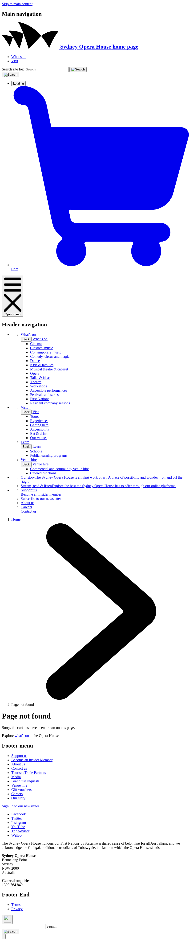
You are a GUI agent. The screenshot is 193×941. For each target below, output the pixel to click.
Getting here (39, 425)
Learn (25, 442)
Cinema (36, 344)
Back (26, 339)
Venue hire (29, 460)
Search (51, 926)
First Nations (39, 399)
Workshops (38, 386)
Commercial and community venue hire (59, 469)
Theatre (35, 382)
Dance (35, 361)
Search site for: (13, 69)
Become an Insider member (41, 494)
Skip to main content (17, 4)
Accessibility (39, 429)
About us (27, 503)
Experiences (39, 421)
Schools (36, 451)
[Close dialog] (7, 919)
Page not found (22, 705)
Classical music (41, 348)
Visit (14, 61)
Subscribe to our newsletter (41, 499)
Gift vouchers (21, 790)
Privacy (17, 909)
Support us (29, 490)
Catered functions (43, 473)
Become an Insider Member (31, 760)
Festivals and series (44, 395)
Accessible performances (48, 390)
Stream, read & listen (98, 486)
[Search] (78, 69)
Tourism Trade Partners (28, 773)
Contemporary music (45, 352)
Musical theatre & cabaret (49, 369)
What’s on (18, 57)
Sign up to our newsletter (20, 806)
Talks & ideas (40, 378)
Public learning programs (48, 455)
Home (15, 519)
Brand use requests (25, 781)
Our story (18, 798)
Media (16, 777)
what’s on (22, 736)
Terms (15, 905)
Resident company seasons (50, 403)
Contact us (28, 511)
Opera (34, 373)
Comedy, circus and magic (49, 356)
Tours (34, 417)
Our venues (38, 438)
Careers (26, 507)
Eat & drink (39, 433)
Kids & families (41, 365)
